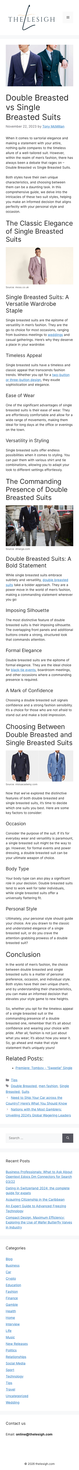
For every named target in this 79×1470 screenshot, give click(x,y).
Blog (9, 1259)
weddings (55, 335)
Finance (12, 1298)
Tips (14, 1080)
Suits (25, 1092)
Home (10, 1318)
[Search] (67, 1138)
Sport (10, 1370)
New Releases (17, 1344)
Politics (11, 1350)
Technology (14, 1376)
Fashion (12, 1292)
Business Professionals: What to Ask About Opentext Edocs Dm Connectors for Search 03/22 (39, 1177)
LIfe (9, 1331)
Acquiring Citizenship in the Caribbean (35, 1199)
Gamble (12, 1305)
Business (13, 1265)
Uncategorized (17, 1396)
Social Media (16, 1363)
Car (8, 1272)
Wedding (12, 1402)
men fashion (48, 1086)
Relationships (16, 1357)
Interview (13, 1324)
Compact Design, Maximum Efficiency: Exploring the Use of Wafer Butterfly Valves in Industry (39, 1222)
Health (11, 1311)
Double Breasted (24, 1086)
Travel (10, 1389)
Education (13, 1285)
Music (10, 1337)
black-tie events (23, 670)
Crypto (11, 1278)
